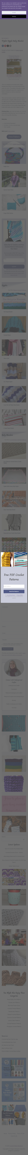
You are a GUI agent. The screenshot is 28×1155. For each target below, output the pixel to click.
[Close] (25, 554)
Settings (14, 16)
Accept (14, 12)
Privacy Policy (20, 595)
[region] (14, 9)
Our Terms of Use (11, 595)
